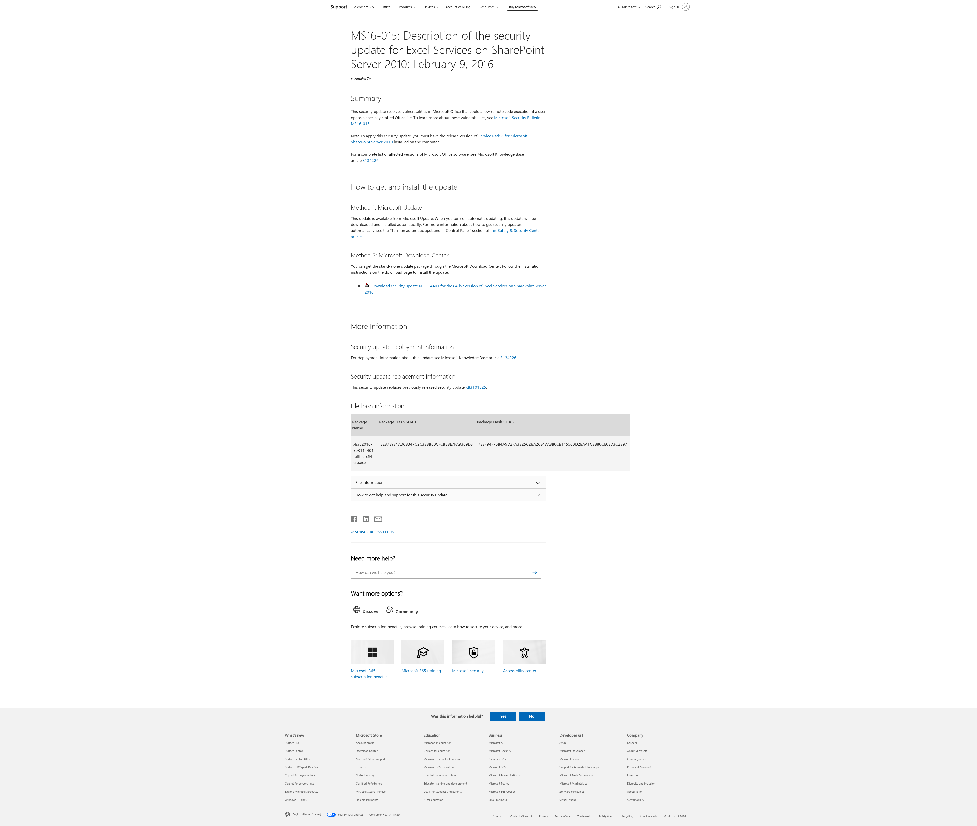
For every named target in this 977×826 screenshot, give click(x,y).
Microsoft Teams (499, 783)
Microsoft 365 (363, 7)
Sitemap (498, 816)
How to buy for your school (440, 775)
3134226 (371, 160)
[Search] (534, 572)
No (531, 716)
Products (405, 7)
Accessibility (634, 791)
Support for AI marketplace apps (579, 767)
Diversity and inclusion (641, 783)
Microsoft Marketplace (573, 783)
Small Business (498, 800)
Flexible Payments (367, 800)
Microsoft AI (496, 743)
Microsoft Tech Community (576, 775)
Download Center (367, 751)
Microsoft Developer (572, 751)
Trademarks (584, 816)
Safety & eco (606, 816)
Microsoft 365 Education (439, 767)
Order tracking (365, 775)
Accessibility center (519, 670)
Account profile (365, 743)
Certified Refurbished (369, 783)
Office (386, 7)
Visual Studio (567, 800)
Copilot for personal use (299, 783)
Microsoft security (468, 670)
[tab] (368, 610)
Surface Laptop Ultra (297, 759)
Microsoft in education (437, 743)
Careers (632, 743)
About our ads (648, 816)
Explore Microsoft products (301, 791)
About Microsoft (637, 751)
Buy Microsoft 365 (522, 7)
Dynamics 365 (497, 759)
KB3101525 (476, 387)
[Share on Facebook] (354, 518)
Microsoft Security (500, 751)
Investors (632, 775)
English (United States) (307, 814)
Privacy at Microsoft (639, 767)
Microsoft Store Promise (371, 791)
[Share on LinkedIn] (363, 518)
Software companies (571, 791)
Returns (361, 767)
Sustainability (635, 800)
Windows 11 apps (296, 800)
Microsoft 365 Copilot (502, 791)
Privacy (543, 816)
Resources (487, 7)
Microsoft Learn (569, 759)
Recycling (627, 816)
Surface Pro (292, 743)
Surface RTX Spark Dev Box (301, 767)
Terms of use (562, 816)
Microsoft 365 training (421, 670)
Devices (429, 7)
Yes (503, 716)
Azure (563, 743)
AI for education (433, 800)
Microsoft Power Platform (504, 775)
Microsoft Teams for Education (442, 759)
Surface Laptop (294, 751)
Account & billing (458, 7)
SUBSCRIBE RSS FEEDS (374, 532)
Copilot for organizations (300, 775)
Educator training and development (445, 783)
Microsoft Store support (370, 759)
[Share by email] (375, 518)
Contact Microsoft (521, 816)
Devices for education (437, 751)
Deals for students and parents (443, 791)
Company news (636, 759)
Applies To (362, 78)
